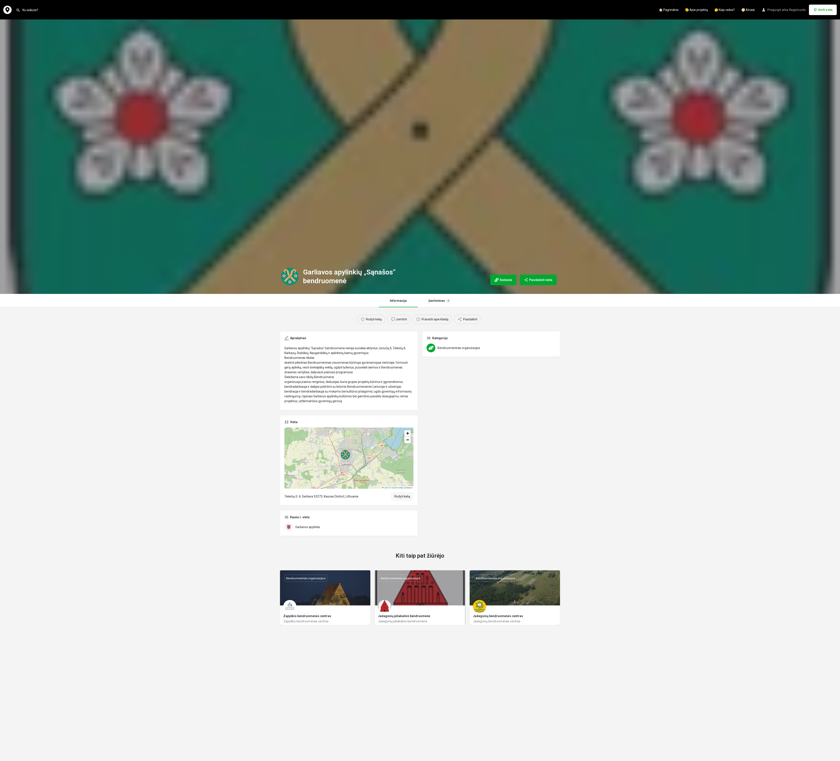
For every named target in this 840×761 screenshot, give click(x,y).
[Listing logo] (290, 276)
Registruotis (797, 10)
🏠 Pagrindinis (669, 10)
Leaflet (386, 487)
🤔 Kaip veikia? (724, 10)
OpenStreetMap (397, 487)
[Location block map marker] (345, 454)
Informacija (398, 300)
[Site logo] (8, 9)
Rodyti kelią (402, 496)
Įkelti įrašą (825, 9)
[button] (348, 458)
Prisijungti (774, 10)
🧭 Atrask (748, 10)
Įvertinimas (439, 300)
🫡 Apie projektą (696, 10)
